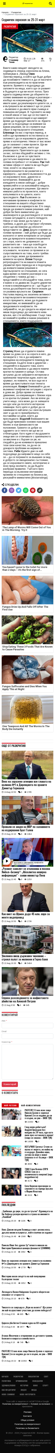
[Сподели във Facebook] (4, 490)
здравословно (8, 1385)
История (24, 1385)
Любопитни (33, 1376)
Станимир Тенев (13, 61)
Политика (6, 1380)
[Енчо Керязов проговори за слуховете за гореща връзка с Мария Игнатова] (11, 1195)
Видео (24, 1389)
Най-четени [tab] (10, 1105)
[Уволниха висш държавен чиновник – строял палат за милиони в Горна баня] (27, 953)
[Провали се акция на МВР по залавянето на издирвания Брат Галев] (27, 824)
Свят (46, 1376)
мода (34, 1389)
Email (4, 1031)
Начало (5, 12)
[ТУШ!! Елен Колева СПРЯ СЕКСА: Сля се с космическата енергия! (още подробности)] (11, 1178)
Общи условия (27, 1420)
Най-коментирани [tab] (30, 1105)
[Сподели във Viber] (11, 490)
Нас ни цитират (9, 1389)
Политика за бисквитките (27, 1428)
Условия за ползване (41, 1404)
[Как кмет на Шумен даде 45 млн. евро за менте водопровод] (27, 911)
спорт (45, 1385)
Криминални (21, 1380)
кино (35, 1385)
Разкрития (16, 12)
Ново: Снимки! (8, 1394)
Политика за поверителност (15, 1404)
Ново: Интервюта (27, 1394)
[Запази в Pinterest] (33, 490)
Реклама (27, 1412)
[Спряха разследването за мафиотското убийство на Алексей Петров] (27, 995)
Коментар (7, 1042)
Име (4, 1021)
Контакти (27, 1416)
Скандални (37, 1380)
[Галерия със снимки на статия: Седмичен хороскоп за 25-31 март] (27, 38)
